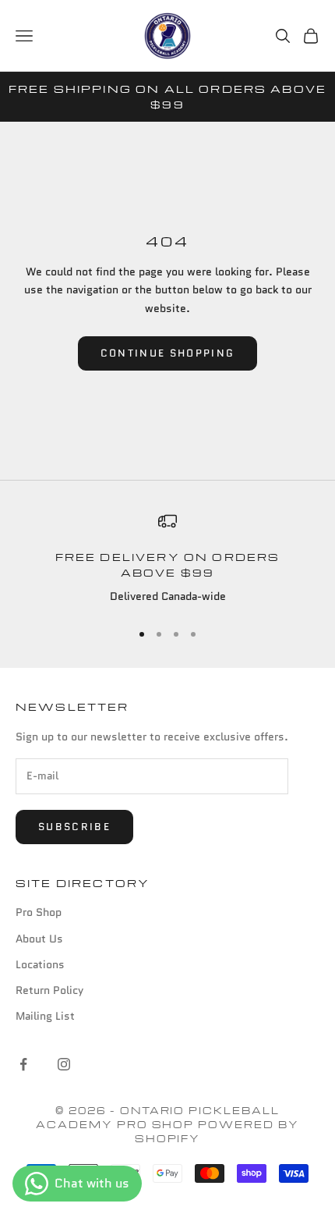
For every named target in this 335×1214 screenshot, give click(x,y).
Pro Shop (39, 912)
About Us (39, 938)
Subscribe (74, 826)
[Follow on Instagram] (64, 1064)
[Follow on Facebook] (23, 1064)
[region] (167, 560)
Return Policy (49, 990)
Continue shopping (167, 353)
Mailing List (45, 1016)
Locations (40, 964)
